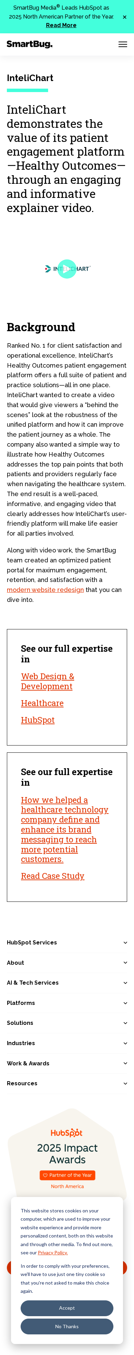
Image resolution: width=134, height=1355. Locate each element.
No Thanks (67, 1326)
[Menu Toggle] (123, 44)
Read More (61, 25)
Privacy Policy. (53, 1252)
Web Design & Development (47, 681)
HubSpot (38, 719)
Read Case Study (53, 875)
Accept (67, 1308)
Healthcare (42, 702)
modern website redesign (45, 589)
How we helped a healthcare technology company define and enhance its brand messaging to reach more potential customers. (65, 829)
